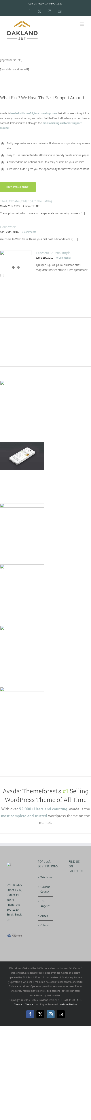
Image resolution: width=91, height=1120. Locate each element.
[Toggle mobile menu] (82, 24)
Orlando (45, 925)
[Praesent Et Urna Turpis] (16, 261)
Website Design (68, 1004)
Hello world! (8, 227)
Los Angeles (45, 903)
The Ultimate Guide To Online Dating (26, 201)
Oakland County (45, 889)
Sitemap (29, 1004)
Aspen (44, 916)
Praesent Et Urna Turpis (53, 253)
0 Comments (29, 231)
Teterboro (45, 877)
